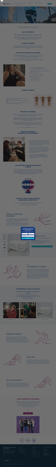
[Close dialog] (34, 227)
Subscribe (28, 238)
